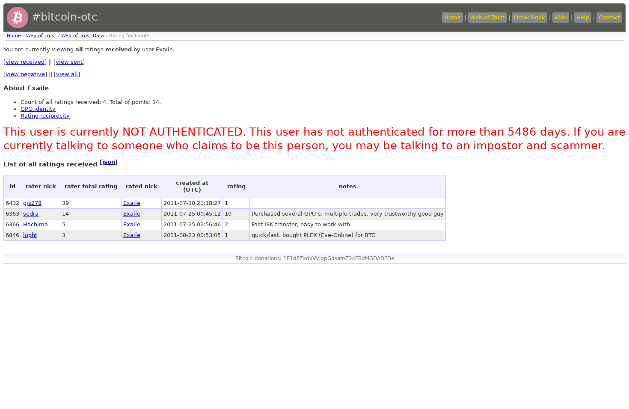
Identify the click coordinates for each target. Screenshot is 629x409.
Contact (609, 17)
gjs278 (32, 203)
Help (582, 17)
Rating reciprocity (45, 116)
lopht (30, 235)
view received (25, 62)
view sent (69, 62)
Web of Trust (487, 17)
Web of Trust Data (82, 36)
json (108, 162)
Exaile (131, 203)
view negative (25, 74)
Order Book (529, 17)
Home (452, 17)
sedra (31, 213)
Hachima (35, 224)
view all (67, 74)
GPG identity (38, 109)
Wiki (561, 17)
